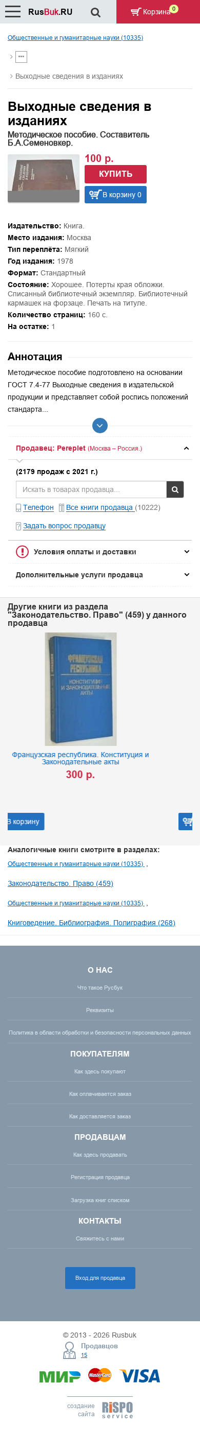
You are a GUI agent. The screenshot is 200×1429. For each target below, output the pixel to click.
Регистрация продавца (100, 1177)
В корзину (103, 821)
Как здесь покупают (100, 1071)
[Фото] (43, 200)
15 (84, 1354)
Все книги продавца (100, 507)
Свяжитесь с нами (100, 1238)
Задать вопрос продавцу (64, 526)
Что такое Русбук (100, 987)
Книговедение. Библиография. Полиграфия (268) (91, 923)
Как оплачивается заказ (100, 1093)
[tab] (100, 448)
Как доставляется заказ (100, 1116)
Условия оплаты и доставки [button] (85, 552)
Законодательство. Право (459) (60, 883)
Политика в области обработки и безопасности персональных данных (100, 1032)
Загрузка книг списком (100, 1200)
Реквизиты (100, 1010)
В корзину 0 (122, 195)
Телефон (38, 507)
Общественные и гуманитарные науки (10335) (75, 37)
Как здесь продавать (100, 1154)
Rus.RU (50, 12)
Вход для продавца (100, 1277)
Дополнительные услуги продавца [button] (79, 575)
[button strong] (100, 448)
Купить (116, 174)
